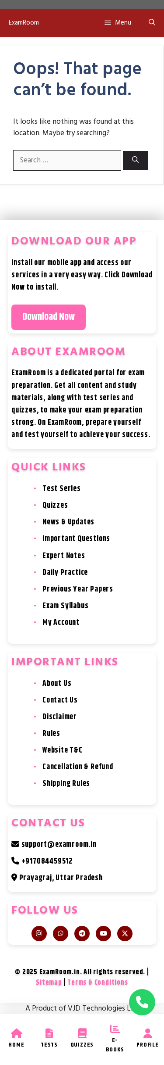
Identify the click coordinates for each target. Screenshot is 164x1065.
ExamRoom (24, 23)
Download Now (48, 317)
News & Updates (68, 522)
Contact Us (60, 700)
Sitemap (49, 982)
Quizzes (55, 505)
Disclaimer (59, 717)
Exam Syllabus (65, 606)
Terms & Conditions (97, 982)
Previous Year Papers (77, 589)
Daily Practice (65, 572)
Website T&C (62, 750)
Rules (51, 733)
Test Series (61, 489)
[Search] (135, 161)
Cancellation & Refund (77, 767)
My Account (61, 622)
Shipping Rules (66, 783)
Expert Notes (63, 556)
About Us (56, 683)
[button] (152, 23)
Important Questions (76, 539)
